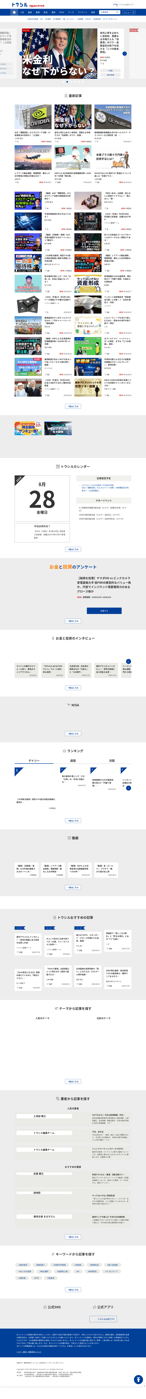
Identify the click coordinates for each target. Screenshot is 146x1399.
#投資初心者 (62, 1285)
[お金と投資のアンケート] (73, 566)
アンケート (82, 12)
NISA (62, 12)
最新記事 (75, 95)
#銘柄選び (110, 64)
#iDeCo (88, 19)
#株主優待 (44, 1285)
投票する (104, 610)
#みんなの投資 (25, 1285)
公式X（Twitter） (55, 1333)
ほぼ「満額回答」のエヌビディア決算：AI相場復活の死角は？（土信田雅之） (105, 488)
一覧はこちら (73, 406)
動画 (38, 12)
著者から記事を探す (75, 1113)
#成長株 (50, 1292)
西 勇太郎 (103, 54)
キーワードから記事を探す (75, 1268)
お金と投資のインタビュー (75, 638)
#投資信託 (97, 19)
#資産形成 (94, 1279)
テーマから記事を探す (75, 1022)
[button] (21, 53)
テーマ (71, 12)
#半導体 (48, 19)
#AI (41, 19)
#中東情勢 (57, 19)
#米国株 (80, 19)
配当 (46, 12)
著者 (93, 12)
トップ (14, 12)
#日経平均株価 (32, 19)
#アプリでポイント (110, 19)
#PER (110, 68)
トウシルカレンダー (75, 466)
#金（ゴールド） (69, 19)
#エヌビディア (111, 1285)
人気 (22, 12)
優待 (53, 12)
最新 (30, 12)
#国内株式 (23, 1279)
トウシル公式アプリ (126, 4)
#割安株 (22, 1292)
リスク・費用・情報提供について (29, 1366)
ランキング (75, 765)
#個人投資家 (112, 1279)
